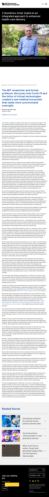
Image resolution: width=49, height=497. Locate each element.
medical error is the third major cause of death (28, 291)
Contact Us (34, 470)
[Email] (46, 82)
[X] (46, 74)
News (6, 85)
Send (5, 488)
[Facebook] (46, 70)
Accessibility (31, 490)
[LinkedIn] (46, 78)
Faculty (10, 115)
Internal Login (35, 475)
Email (3, 484)
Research (14, 115)
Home (3, 85)
